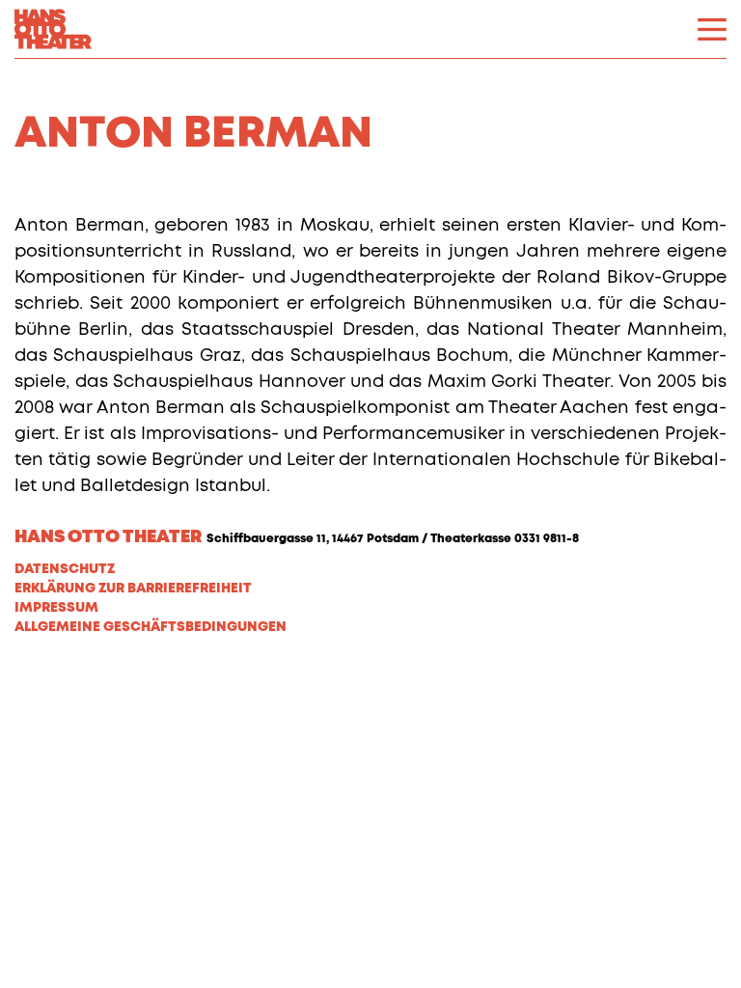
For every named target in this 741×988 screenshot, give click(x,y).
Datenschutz (64, 569)
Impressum (56, 608)
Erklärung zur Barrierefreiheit (133, 588)
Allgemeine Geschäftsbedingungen (150, 627)
